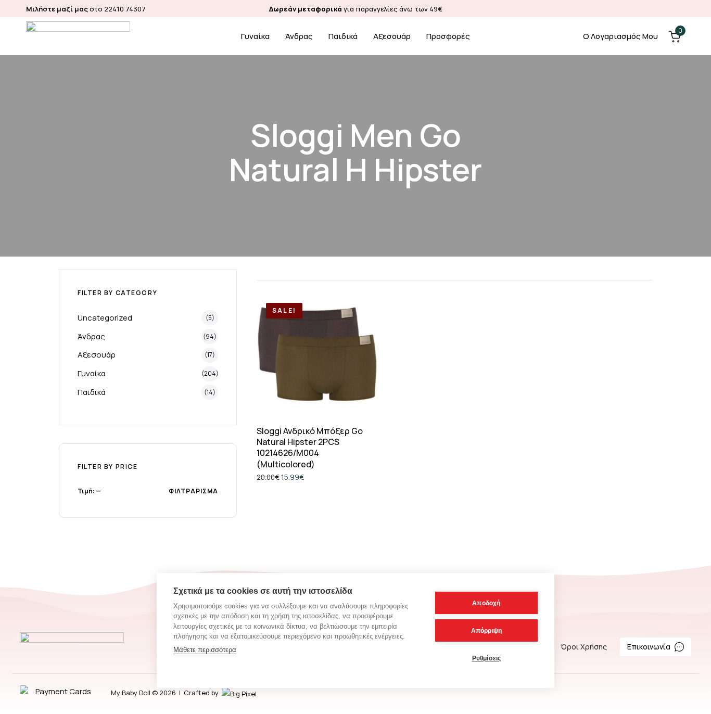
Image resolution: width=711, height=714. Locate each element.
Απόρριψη (486, 630)
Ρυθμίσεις (486, 658)
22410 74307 (125, 9)
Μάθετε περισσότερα (204, 650)
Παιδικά (343, 36)
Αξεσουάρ (392, 36)
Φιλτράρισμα (193, 491)
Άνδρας (299, 36)
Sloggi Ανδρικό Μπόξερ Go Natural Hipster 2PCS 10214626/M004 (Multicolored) (310, 447)
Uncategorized (105, 317)
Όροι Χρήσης (584, 647)
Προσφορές (448, 36)
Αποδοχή (486, 603)
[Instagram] (680, 9)
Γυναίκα (255, 36)
